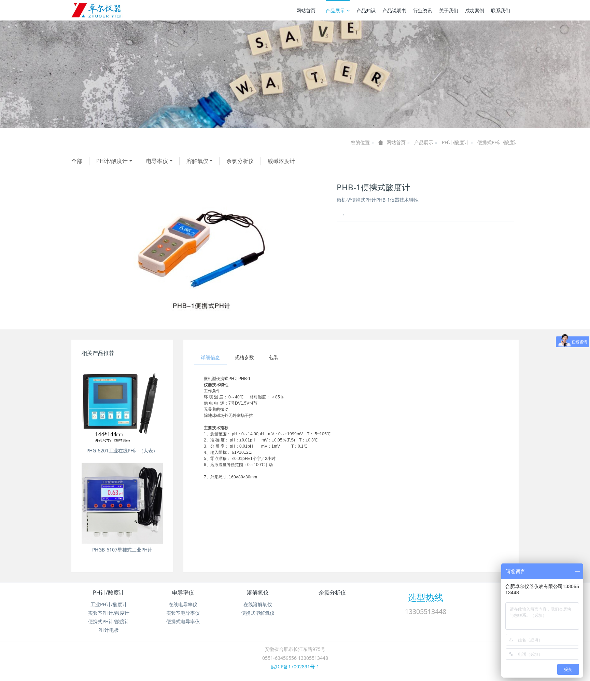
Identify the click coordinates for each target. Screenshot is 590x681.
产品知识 (366, 10)
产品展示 (335, 10)
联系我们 (500, 10)
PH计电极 (108, 630)
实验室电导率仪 (183, 613)
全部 (76, 161)
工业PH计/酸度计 (108, 604)
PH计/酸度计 (455, 142)
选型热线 (425, 597)
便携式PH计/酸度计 (498, 142)
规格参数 (244, 357)
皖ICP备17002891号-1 (295, 666)
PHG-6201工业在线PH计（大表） (122, 450)
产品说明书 (394, 10)
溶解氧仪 (197, 161)
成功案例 (474, 10)
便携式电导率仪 (183, 621)
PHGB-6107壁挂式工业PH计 (122, 549)
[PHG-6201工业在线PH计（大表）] (122, 404)
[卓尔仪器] (97, 10)
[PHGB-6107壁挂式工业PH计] (122, 503)
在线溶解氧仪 (257, 604)
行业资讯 (422, 10)
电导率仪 (157, 161)
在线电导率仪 (183, 604)
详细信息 (210, 357)
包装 (274, 357)
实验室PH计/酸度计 (108, 613)
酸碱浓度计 (281, 161)
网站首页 (305, 10)
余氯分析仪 (240, 161)
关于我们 (448, 10)
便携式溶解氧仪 (258, 613)
